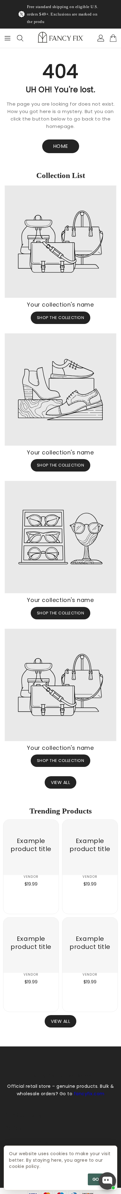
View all (60, 782)
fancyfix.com (89, 1094)
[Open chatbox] (107, 1181)
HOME (60, 146)
